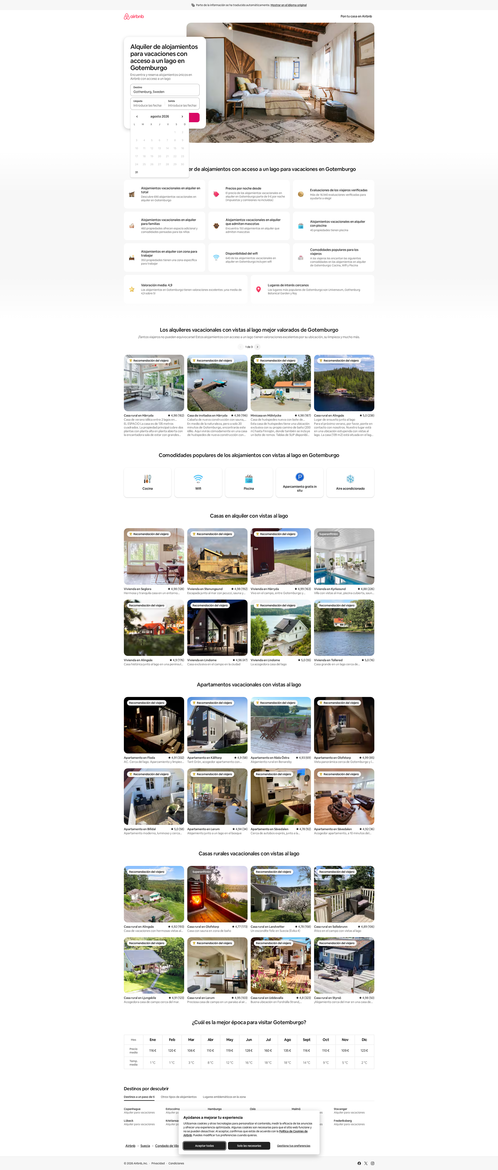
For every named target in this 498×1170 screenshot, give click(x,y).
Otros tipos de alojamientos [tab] (179, 1097)
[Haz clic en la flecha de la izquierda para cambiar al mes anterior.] (137, 116)
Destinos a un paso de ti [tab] (139, 1097)
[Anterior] (241, 347)
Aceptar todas (204, 1146)
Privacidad (158, 1163)
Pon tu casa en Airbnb (356, 16)
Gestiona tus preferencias (293, 1146)
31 (136, 172)
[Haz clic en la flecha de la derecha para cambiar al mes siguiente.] (182, 116)
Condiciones (176, 1163)
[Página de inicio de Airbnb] (134, 16)
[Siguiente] (257, 347)
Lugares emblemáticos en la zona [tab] (224, 1097)
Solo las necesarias (249, 1146)
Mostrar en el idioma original (289, 5)
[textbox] (147, 105)
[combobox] (164, 91)
